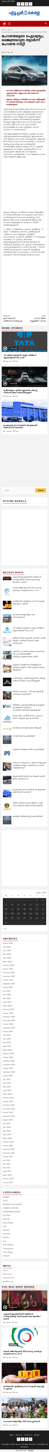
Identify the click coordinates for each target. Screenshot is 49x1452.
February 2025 (8, 1009)
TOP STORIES (8, 1245)
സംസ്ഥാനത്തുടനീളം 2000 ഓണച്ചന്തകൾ (21, 1421)
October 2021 (8, 1157)
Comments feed (8, 1278)
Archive (37, 1435)
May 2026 (7, 954)
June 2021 (7, 1164)
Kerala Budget (8, 1223)
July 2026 (6, 947)
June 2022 (7, 1127)
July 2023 (6, 1079)
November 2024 (9, 1021)
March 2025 (7, 1006)
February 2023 (8, 1098)
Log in (5, 1270)
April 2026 (7, 958)
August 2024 (8, 1032)
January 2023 (8, 1102)
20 (24, 914)
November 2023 (9, 1065)
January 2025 (8, 1013)
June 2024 (7, 1039)
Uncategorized (8, 1249)
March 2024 (7, 1050)
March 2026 (7, 962)
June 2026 (7, 951)
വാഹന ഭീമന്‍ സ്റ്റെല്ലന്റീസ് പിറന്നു (38, 318)
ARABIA (6, 1197)
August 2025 (8, 987)
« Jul (4, 929)
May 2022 (7, 1131)
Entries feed (7, 1274)
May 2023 (7, 1087)
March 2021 (7, 1175)
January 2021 (8, 1182)
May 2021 (7, 1168)
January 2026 (8, 969)
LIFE (4, 1227)
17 (6, 914)
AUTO (5, 1201)
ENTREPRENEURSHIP (11, 1212)
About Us (18, 1435)
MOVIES (6, 1230)
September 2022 (9, 1116)
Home (11, 1435)
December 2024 (9, 1017)
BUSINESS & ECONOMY (12, 1204)
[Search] (45, 24)
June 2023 (7, 1083)
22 (37, 914)
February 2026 (8, 965)
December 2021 (9, 1149)
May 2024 (7, 1043)
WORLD (6, 1256)
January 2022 (8, 1146)
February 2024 (8, 1054)
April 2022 (7, 1135)
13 (24, 909)
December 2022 (9, 1105)
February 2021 (8, 1179)
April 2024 (7, 1046)
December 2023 (9, 1061)
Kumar (16, 361)
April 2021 (7, 1171)
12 (18, 909)
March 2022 (7, 1138)
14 (31, 909)
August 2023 (8, 1076)
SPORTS (6, 1238)
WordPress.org (8, 1282)
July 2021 (6, 1160)
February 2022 (8, 1142)
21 (31, 914)
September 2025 (9, 984)
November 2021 (9, 1153)
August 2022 (8, 1120)
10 (6, 909)
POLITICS (6, 1234)
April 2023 (7, 1090)
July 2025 (6, 991)
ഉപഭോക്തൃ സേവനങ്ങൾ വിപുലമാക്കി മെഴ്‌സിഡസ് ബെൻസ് (20, 426)
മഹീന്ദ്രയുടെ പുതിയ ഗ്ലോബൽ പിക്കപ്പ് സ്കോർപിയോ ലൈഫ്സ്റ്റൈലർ (20, 391)
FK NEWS (6, 1215)
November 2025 (9, 976)
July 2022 (6, 1124)
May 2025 (7, 998)
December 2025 (9, 973)
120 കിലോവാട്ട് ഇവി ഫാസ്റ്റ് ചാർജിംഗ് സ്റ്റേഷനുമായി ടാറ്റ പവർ (19, 356)
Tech (4, 1241)
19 (18, 914)
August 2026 (8, 943)
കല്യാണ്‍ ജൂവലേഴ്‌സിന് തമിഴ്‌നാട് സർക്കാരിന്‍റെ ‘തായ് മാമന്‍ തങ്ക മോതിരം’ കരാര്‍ (22, 1316)
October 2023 (8, 1068)
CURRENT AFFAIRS (10, 1208)
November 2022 (9, 1109)
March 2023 (7, 1094)
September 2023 (9, 1072)
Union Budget (8, 1252)
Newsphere (41, 1444)
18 (12, 914)
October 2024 (8, 1024)
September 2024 (9, 1028)
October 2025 (8, 980)
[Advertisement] (24, 185)
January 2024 (8, 1057)
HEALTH (6, 1219)
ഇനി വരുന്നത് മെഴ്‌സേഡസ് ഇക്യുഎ (12, 318)
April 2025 (7, 1002)
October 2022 (8, 1113)
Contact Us (28, 1435)
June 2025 (7, 995)
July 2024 (6, 1035)
